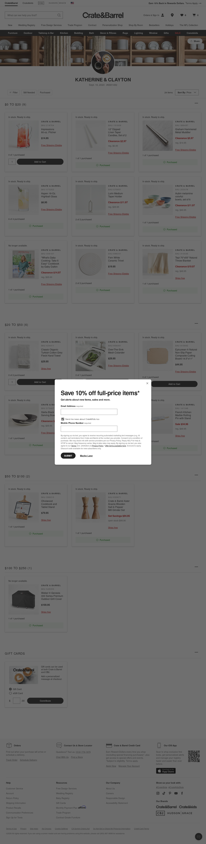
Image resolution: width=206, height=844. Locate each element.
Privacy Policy (97, 445)
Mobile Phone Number (76, 422)
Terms (73, 445)
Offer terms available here (115, 445)
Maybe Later (86, 455)
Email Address (72, 406)
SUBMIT (68, 455)
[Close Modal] (147, 383)
